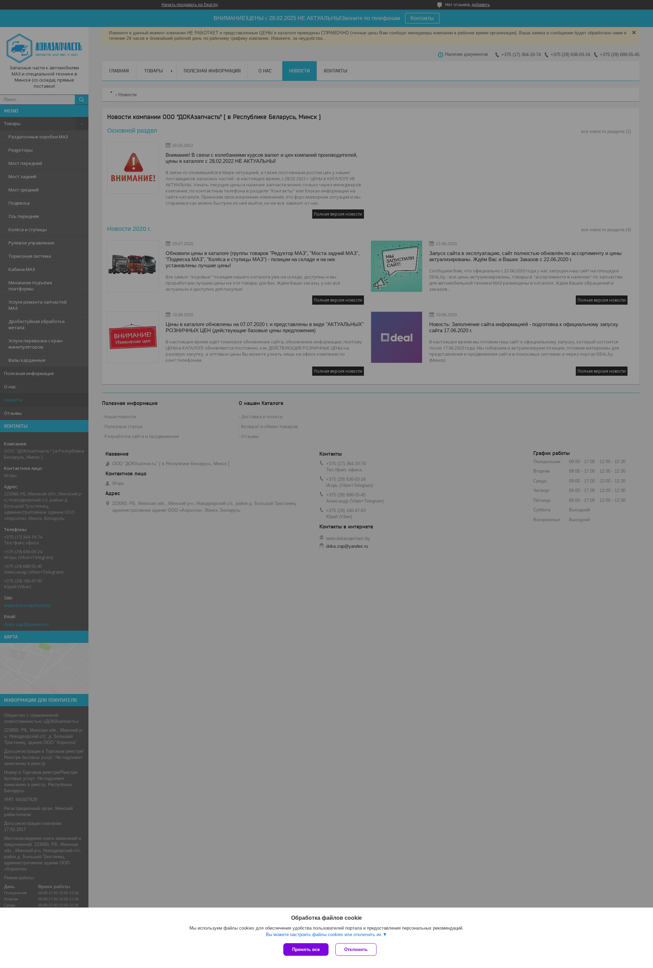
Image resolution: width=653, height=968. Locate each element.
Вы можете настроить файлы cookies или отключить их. (324, 934)
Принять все (306, 949)
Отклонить (356, 949)
